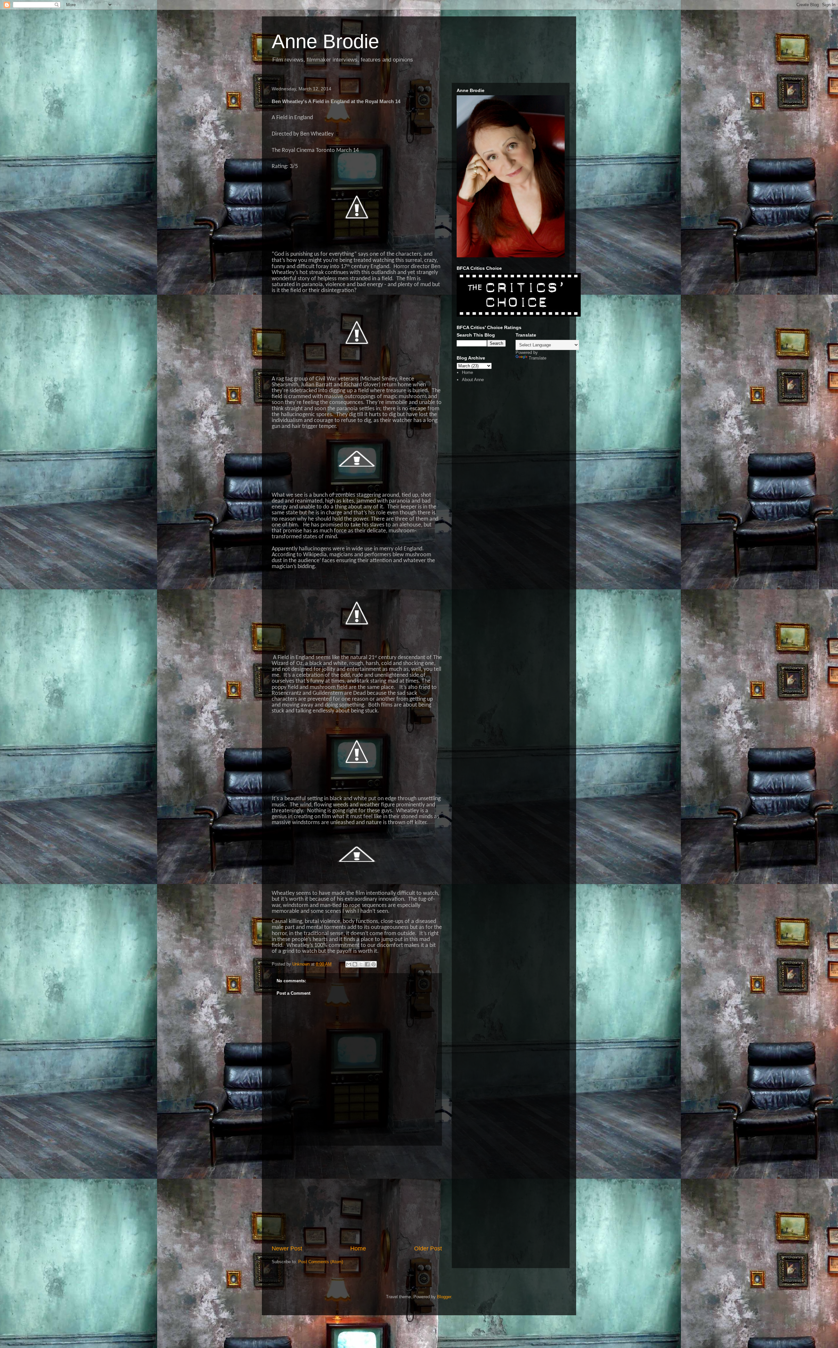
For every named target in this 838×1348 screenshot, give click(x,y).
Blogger (444, 1296)
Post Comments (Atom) (320, 1261)
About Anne (473, 379)
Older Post (428, 1248)
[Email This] (348, 964)
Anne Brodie (325, 41)
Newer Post (287, 1248)
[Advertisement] (357, 1195)
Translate (537, 358)
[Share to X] (361, 964)
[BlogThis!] (355, 964)
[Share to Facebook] (367, 964)
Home (358, 1248)
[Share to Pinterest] (373, 964)
